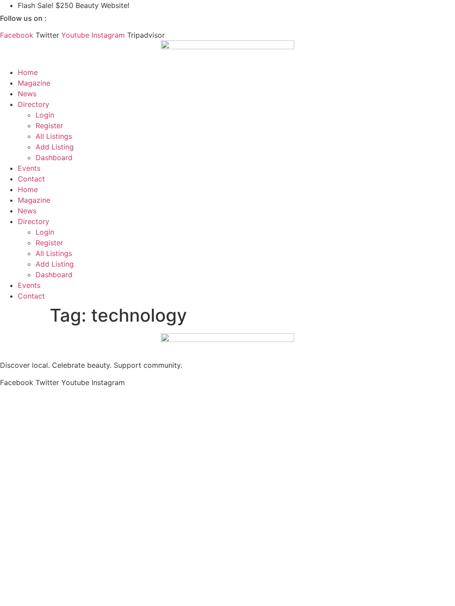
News (27, 93)
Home (28, 72)
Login (45, 114)
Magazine (34, 83)
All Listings (54, 136)
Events (29, 168)
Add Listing (55, 146)
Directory (33, 104)
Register (49, 125)
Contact (31, 178)
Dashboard (54, 157)
